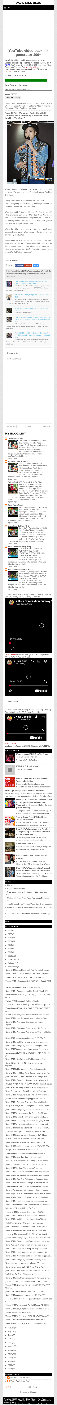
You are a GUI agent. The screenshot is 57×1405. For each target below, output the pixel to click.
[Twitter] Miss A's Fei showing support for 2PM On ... (26, 1099)
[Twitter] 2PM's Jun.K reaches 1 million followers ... (25, 1139)
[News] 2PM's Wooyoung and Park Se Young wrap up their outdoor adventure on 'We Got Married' (33, 831)
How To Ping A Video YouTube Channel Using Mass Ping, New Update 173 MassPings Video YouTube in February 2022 (30, 487)
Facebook (19, 265)
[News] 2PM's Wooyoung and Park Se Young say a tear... (28, 1241)
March (10, 1346)
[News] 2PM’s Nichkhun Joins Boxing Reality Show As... (27, 1073)
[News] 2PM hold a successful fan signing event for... (26, 1069)
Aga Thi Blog (39, 1404)
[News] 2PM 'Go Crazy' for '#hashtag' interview (23, 1168)
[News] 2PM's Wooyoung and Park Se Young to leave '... (27, 1260)
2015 (10, 952)
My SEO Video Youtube (18, 461)
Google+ (28, 265)
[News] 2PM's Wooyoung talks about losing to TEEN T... (27, 1046)
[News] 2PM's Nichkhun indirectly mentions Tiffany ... (26, 1219)
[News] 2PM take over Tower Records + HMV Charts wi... (28, 1135)
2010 (10, 1361)
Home (7, 104)
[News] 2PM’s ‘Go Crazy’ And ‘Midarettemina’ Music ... (27, 1059)
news (36, 104)
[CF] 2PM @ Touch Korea (27, 766)
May (10, 1339)
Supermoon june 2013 (25, 844)
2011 (10, 1358)
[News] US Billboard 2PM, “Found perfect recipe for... (26, 1164)
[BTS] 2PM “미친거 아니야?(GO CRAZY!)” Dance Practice (28, 1084)
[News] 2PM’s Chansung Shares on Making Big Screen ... (28, 1120)
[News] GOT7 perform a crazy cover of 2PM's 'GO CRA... (28, 1146)
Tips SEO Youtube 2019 (19, 1378)
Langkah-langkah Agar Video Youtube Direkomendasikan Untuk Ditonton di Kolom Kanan (33, 574)
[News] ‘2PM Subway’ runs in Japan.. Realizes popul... (27, 1190)
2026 (10, 930)
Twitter (36, 265)
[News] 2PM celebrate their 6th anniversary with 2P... (26, 1320)
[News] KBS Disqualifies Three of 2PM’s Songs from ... (27, 1076)
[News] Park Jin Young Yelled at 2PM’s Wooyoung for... (27, 1087)
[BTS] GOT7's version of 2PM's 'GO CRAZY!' (23, 1150)
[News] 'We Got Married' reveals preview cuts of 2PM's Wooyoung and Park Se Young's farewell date (32, 319)
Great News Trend (15, 505)
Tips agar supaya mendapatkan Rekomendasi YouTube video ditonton (33, 465)
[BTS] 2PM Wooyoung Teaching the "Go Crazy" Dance (27, 1106)
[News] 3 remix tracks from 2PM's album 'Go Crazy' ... (27, 1091)
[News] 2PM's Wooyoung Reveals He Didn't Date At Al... (27, 1080)
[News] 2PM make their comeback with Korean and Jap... (28, 1278)
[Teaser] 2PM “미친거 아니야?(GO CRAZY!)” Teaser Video (28, 1316)
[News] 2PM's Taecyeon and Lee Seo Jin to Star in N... (27, 974)
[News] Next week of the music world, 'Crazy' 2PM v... (26, 1227)
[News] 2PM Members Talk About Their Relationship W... (27, 1128)
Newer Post (11, 427)
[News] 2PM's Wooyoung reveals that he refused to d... (27, 1109)
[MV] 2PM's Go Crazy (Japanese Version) (21, 1274)
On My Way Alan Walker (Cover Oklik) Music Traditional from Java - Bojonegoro (33, 509)
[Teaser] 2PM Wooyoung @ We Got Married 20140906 (27, 1305)
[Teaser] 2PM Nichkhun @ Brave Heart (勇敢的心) (25, 1212)
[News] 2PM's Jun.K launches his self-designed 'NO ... (27, 1252)
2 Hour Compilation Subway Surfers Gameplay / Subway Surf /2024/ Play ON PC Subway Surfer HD (28, 596)
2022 (10, 934)
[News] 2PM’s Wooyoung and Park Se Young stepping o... (28, 1256)
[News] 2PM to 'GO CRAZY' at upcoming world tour (25, 1323)
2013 (10, 1351)
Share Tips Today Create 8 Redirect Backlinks (24, 791)
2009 (10, 1365)
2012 (10, 1354)
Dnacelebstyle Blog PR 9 (18, 526)
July (10, 1331)
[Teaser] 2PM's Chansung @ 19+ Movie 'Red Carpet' (26, 1234)
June (10, 1335)
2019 (10, 945)
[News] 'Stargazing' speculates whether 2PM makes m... (27, 1263)
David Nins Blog (28, 2)
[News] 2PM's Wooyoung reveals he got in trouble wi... (27, 1095)
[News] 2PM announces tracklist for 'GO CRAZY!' (25, 1295)
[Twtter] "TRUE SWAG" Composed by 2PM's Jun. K (26, 977)
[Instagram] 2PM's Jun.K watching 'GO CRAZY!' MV (26, 1281)
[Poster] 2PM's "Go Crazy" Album (18, 1312)
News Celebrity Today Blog (19, 547)
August (11, 1328)
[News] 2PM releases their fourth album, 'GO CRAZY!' (26, 1230)
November (12, 959)
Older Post (46, 427)
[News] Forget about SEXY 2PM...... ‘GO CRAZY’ (25, 1267)
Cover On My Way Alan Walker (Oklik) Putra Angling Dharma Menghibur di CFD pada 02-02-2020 (33, 530)
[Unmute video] (28, 677)
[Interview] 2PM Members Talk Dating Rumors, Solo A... (27, 1161)
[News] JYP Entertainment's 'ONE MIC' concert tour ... (27, 1291)
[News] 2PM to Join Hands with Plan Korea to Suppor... (27, 970)
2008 (10, 1369)
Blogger (33, 1392)
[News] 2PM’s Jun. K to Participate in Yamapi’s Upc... (26, 1179)
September (12, 967)
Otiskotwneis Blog (16, 439)
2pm (13, 104)
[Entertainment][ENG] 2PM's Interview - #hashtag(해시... (27, 1186)
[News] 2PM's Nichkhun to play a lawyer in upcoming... (27, 1042)
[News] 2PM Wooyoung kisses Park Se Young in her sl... (28, 1309)
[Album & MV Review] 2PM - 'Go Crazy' (21, 1208)
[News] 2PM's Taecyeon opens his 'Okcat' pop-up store (27, 1172)
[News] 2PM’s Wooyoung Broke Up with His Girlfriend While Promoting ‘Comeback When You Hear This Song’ (27, 1400)
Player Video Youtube (16, 889)
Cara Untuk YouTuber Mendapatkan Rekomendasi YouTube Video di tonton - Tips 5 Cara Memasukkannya (33, 443)
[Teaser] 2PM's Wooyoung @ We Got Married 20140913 (27, 1237)
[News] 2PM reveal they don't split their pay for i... (25, 1157)
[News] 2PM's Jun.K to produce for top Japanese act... (27, 1201)
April (10, 1342)
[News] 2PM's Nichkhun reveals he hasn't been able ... (27, 1216)
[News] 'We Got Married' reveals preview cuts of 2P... (26, 1245)
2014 (10, 956)
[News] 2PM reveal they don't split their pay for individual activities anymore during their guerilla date (33, 335)
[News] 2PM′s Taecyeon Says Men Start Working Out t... (28, 1102)
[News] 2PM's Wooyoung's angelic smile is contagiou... (27, 1197)
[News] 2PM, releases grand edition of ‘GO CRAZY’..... (27, 1038)
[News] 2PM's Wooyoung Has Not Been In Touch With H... (28, 991)
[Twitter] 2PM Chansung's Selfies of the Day (22, 1001)
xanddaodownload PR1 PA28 (20, 569)
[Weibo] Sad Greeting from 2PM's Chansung (22, 987)
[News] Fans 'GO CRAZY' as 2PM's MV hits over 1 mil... (27, 1271)
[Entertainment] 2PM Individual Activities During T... (25, 1153)
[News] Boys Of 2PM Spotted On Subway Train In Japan (28, 1194)
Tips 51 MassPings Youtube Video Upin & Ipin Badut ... (29, 904)
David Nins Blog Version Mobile (21, 1404)
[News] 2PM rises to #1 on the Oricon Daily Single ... (26, 1142)
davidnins (49, 1404)
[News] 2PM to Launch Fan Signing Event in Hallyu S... (27, 1117)
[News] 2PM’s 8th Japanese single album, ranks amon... (27, 1175)
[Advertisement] (26, 27)
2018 (10, 949)
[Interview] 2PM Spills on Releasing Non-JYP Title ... (26, 1131)
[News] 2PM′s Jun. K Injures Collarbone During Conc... (27, 1018)
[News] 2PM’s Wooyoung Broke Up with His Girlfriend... (27, 1028)
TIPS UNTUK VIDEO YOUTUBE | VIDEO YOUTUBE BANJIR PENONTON (31, 551)
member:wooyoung (24, 104)
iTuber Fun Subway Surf (19, 1381)
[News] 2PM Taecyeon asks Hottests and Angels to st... (27, 1049)
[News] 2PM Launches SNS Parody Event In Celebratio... (28, 1205)
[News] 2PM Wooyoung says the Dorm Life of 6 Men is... (28, 1113)
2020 (10, 941)
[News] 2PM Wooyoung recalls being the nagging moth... (27, 1124)
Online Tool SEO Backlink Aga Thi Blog (25, 482)
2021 (10, 938)
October (11, 963)
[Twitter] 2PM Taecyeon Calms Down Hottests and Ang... (28, 1015)
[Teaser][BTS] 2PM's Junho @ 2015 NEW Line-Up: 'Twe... (28, 1005)
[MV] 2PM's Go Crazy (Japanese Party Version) (24, 1223)
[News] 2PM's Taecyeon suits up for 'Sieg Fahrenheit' (26, 1249)
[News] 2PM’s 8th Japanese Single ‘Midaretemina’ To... (27, 1183)
